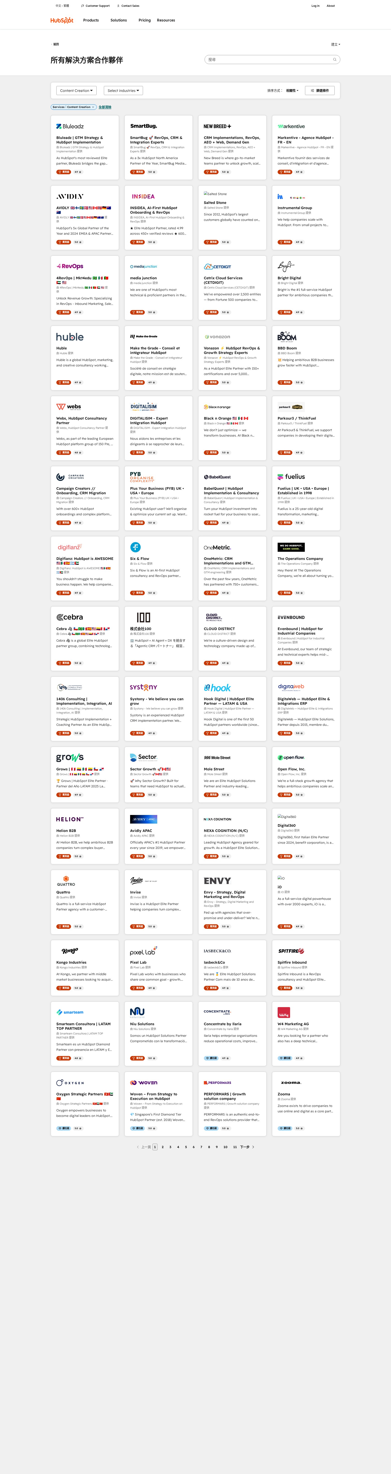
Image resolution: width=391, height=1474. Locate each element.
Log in (315, 5)
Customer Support (98, 5)
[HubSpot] (62, 20)
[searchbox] (272, 59)
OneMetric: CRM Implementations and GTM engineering (227, 560)
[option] (74, 90)
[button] (335, 44)
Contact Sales (130, 5)
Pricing (145, 20)
